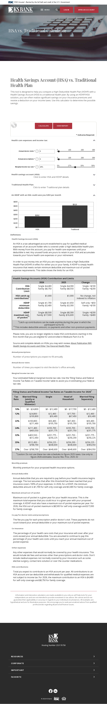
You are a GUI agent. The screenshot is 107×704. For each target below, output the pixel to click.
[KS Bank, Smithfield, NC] (20, 10)
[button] (53, 140)
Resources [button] (17, 656)
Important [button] (17, 670)
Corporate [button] (17, 663)
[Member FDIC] (56, 700)
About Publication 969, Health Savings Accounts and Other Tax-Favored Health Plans (52, 345)
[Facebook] (51, 692)
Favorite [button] (16, 677)
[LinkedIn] (56, 692)
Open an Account (88, 10)
